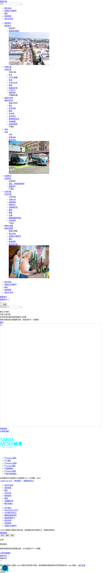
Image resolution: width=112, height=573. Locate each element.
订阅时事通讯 (5, 553)
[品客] (10, 471)
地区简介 (7, 23)
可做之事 (7, 67)
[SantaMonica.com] (11, 454)
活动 (6, 129)
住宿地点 (7, 176)
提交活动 (7, 8)
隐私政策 (3, 533)
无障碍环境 (8, 501)
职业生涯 (7, 520)
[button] (56, 558)
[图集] (10, 463)
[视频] (10, 466)
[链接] (8, 468)
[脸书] (10, 458)
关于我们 (7, 508)
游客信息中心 (29, 481)
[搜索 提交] (21, 4)
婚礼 (6, 13)
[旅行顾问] (10, 474)
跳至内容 (3, 1)
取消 (4, 304)
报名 (2, 322)
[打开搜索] (8, 299)
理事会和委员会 (10, 515)
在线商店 (7, 523)
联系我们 (17, 481)
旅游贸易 (7, 16)
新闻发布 (7, 496)
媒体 (6, 498)
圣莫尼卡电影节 (10, 11)
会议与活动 (8, 19)
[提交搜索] (21, 307)
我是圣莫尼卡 (9, 518)
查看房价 (12, 186)
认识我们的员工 (10, 512)
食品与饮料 (8, 98)
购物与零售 (8, 226)
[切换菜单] (1, 302)
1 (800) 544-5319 (6, 481)
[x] (7, 461)
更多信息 (81, 565)
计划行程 (7, 192)
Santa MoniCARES (11, 510)
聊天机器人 (8, 504)
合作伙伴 (7, 493)
